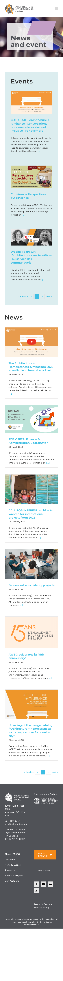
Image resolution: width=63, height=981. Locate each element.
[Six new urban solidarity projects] (31, 564)
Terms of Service (43, 904)
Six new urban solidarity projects (31, 585)
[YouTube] (43, 884)
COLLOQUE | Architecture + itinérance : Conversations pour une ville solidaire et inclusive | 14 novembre (30, 125)
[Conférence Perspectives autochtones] (31, 177)
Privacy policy (41, 907)
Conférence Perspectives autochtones (28, 196)
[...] (39, 151)
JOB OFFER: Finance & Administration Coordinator (28, 441)
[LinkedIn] (50, 884)
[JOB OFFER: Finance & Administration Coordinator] (31, 419)
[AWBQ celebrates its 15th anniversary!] (31, 632)
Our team (10, 859)
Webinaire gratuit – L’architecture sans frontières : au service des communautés (31, 257)
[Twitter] (36, 890)
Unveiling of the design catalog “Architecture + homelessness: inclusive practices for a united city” (30, 731)
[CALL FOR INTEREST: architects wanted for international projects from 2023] (31, 489)
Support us (11, 870)
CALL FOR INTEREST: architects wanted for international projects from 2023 (31, 514)
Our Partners (12, 880)
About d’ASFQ (12, 854)
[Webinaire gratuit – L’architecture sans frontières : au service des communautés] (31, 237)
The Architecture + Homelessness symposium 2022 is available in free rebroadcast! (31, 367)
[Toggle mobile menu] (56, 8)
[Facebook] (36, 884)
